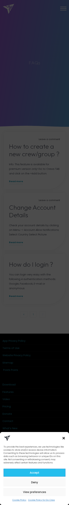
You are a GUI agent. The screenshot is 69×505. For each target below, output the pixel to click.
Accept (34, 472)
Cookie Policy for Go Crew (41, 499)
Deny (34, 482)
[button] (63, 438)
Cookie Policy (19, 499)
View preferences (34, 492)
